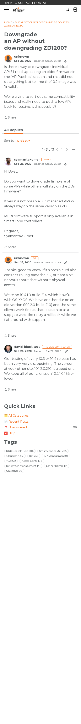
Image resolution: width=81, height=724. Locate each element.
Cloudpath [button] (14, 455)
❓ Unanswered (40, 427)
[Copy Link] (65, 61)
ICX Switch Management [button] (23, 465)
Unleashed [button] (14, 470)
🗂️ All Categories (16, 415)
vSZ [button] (11, 460)
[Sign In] (75, 9)
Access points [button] (32, 460)
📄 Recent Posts (16, 421)
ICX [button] (33, 455)
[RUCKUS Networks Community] (19, 9)
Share (10, 118)
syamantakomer (27, 159)
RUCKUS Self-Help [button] (19, 450)
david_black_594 (27, 347)
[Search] (67, 9)
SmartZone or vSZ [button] (52, 450)
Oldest (22, 141)
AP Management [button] (56, 455)
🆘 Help (9, 433)
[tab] (13, 130)
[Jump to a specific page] (73, 149)
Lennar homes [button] (56, 465)
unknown (21, 56)
